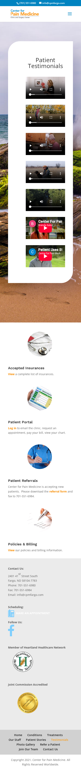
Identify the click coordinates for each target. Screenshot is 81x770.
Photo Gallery (26, 744)
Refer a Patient (50, 744)
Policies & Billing (22, 544)
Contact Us (50, 749)
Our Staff (15, 740)
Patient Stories (36, 740)
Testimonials (59, 740)
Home (18, 735)
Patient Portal (20, 422)
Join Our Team (28, 749)
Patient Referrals (23, 480)
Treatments (55, 735)
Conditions (34, 735)
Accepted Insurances (26, 368)
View (11, 374)
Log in (12, 428)
